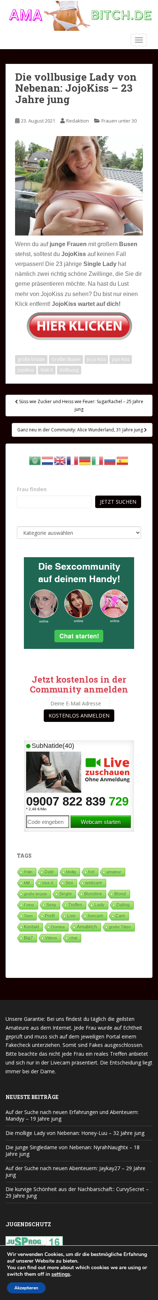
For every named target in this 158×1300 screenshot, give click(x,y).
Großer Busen (65, 359)
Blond (120, 894)
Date (49, 871)
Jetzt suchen (118, 501)
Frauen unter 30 (119, 120)
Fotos (29, 905)
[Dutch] (48, 460)
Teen (28, 916)
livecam (95, 915)
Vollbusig (69, 370)
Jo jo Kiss (96, 359)
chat (73, 938)
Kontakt (31, 927)
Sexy (51, 905)
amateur (114, 872)
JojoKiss (26, 370)
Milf (27, 883)
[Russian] (110, 460)
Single (65, 894)
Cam (120, 915)
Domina (58, 927)
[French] (73, 460)
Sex (69, 882)
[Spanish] (122, 460)
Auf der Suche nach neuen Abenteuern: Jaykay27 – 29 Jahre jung (76, 1171)
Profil (50, 915)
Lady (99, 904)
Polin (28, 872)
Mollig (71, 872)
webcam (93, 883)
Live (71, 915)
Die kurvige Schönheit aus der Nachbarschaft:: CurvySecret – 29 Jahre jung (77, 1192)
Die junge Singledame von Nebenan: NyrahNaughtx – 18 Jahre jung (73, 1150)
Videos (51, 938)
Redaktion (77, 120)
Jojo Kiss (120, 359)
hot (91, 871)
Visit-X (46, 370)
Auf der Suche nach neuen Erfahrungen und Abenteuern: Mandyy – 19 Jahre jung (72, 1115)
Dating (123, 905)
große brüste (31, 359)
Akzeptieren (26, 1288)
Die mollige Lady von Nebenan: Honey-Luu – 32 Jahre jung (75, 1132)
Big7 (28, 938)
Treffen (75, 905)
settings (60, 1274)
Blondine (93, 893)
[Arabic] (35, 460)
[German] (85, 460)
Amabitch (87, 927)
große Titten (120, 927)
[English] (60, 460)
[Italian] (97, 460)
